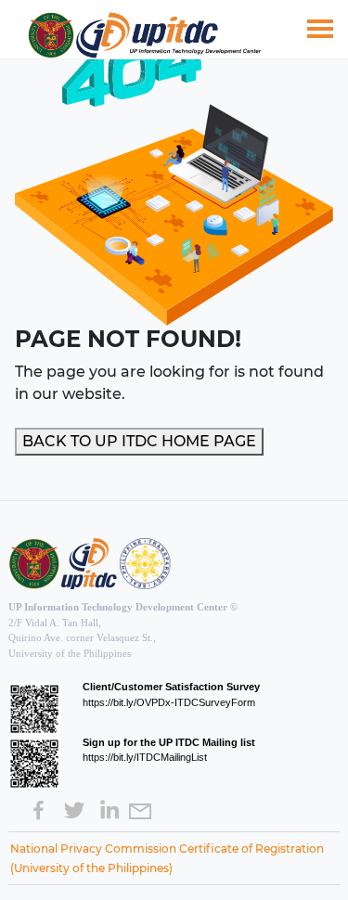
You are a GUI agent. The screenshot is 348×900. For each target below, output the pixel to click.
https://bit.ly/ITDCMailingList (145, 757)
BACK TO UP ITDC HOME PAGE (139, 441)
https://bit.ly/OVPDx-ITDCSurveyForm (169, 702)
